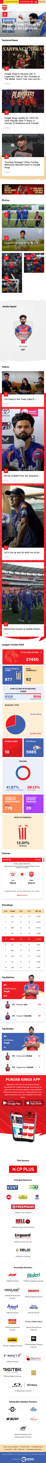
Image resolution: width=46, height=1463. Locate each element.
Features (7, 84)
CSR (15, 1449)
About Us (21, 1449)
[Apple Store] (36, 2)
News (4, 33)
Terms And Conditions (11, 1447)
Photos (6, 224)
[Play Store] (32, 2)
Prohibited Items (37, 1447)
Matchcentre (22, 895)
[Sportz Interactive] (27, 1459)
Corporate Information (34, 1449)
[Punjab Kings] (4, 7)
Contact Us (8, 1449)
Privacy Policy (25, 1447)
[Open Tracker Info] (41, 652)
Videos (6, 403)
